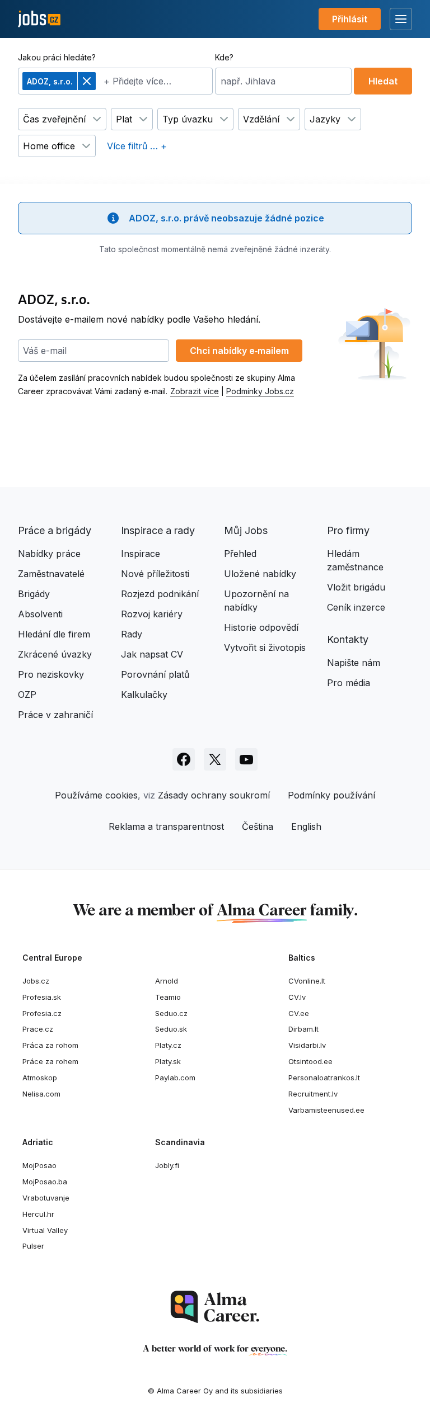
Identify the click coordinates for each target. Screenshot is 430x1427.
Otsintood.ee (310, 1061)
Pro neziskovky (51, 674)
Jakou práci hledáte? (57, 57)
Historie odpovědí (261, 627)
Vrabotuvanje (45, 1197)
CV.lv (297, 997)
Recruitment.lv (313, 1093)
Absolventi (40, 614)
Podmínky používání (331, 795)
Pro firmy (348, 530)
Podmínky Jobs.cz (260, 391)
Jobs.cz (35, 980)
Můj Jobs (246, 530)
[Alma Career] (215, 1307)
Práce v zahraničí (55, 714)
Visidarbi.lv (307, 1045)
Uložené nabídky (260, 573)
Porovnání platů (155, 674)
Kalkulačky (144, 694)
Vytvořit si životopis (265, 647)
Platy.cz (168, 1045)
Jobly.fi (167, 1165)
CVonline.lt (306, 980)
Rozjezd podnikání (160, 593)
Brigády (34, 593)
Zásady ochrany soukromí (214, 795)
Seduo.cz (171, 1013)
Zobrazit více (194, 391)
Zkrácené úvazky (55, 654)
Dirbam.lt (303, 1028)
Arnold (166, 980)
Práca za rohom (50, 1045)
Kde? (224, 57)
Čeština (257, 826)
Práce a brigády (54, 530)
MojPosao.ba (44, 1181)
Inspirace (140, 553)
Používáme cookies (96, 795)
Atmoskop (39, 1077)
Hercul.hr (38, 1213)
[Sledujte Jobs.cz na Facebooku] (183, 759)
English (306, 826)
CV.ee (298, 1013)
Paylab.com (175, 1077)
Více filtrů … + (137, 146)
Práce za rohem (50, 1061)
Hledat (383, 81)
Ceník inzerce (356, 607)
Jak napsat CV (152, 654)
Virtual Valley (45, 1230)
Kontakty (347, 639)
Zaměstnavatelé (51, 573)
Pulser (33, 1245)
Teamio (168, 997)
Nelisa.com (41, 1093)
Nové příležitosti (155, 573)
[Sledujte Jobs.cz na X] (215, 759)
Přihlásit (349, 19)
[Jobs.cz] (39, 19)
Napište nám (353, 662)
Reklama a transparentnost (166, 826)
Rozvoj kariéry (152, 614)
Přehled (240, 553)
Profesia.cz (42, 1013)
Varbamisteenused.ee (326, 1109)
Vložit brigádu (356, 587)
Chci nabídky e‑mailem (239, 350)
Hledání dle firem (54, 634)
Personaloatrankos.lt (324, 1077)
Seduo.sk (171, 1028)
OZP (27, 694)
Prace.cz (37, 1028)
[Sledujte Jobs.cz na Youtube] (246, 759)
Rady (131, 634)
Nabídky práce (49, 553)
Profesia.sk (41, 997)
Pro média (348, 682)
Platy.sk (168, 1061)
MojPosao (39, 1165)
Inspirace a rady (158, 530)
